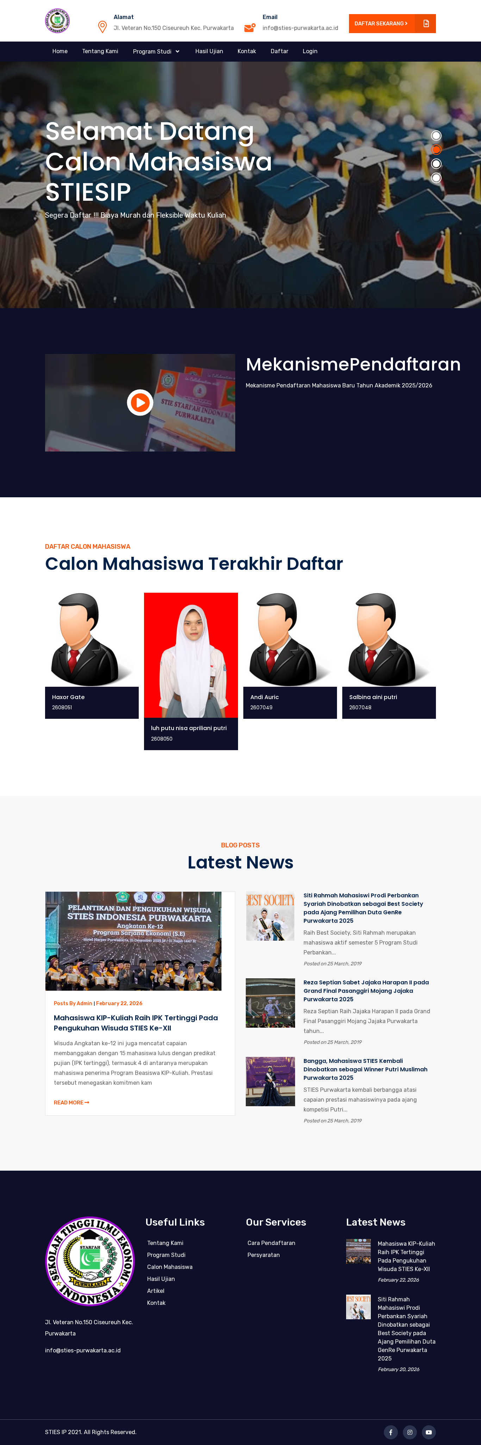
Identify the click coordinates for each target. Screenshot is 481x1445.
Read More (69, 1103)
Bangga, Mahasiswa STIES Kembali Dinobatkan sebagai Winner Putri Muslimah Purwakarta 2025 (365, 1069)
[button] (436, 135)
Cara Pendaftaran (271, 1243)
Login (310, 51)
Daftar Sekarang (380, 23)
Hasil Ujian (209, 51)
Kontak (247, 51)
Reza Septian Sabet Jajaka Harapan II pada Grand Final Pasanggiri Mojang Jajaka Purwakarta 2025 (366, 990)
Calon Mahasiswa (170, 1267)
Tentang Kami (100, 51)
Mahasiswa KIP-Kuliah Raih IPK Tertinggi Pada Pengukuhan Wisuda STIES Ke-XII (136, 1023)
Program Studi (166, 1255)
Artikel (155, 1291)
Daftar (279, 51)
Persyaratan (264, 1255)
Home (60, 51)
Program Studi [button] (153, 51)
